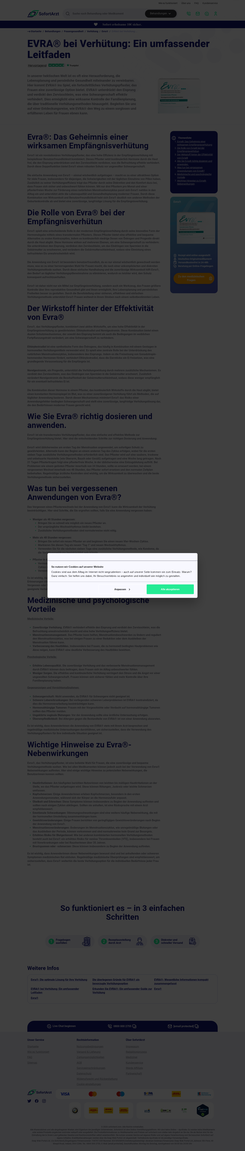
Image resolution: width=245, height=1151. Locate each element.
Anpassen (120, 589)
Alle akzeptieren (170, 589)
